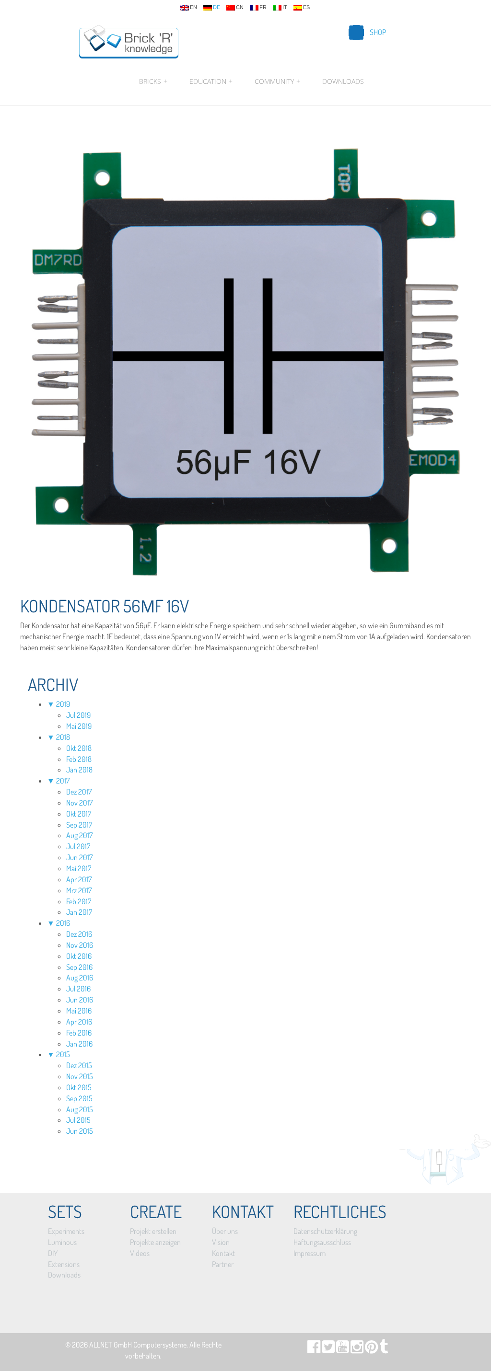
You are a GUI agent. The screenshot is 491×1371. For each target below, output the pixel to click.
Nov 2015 (79, 1076)
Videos (140, 1253)
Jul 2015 (78, 1120)
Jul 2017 (78, 846)
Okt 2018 (79, 748)
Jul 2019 (78, 715)
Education (211, 81)
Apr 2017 (79, 879)
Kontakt (223, 1253)
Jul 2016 (78, 988)
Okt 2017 (78, 813)
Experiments (66, 1231)
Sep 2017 (79, 825)
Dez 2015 (79, 1065)
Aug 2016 (79, 977)
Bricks (153, 81)
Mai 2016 (79, 1010)
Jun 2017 (79, 857)
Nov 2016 (79, 945)
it (284, 7)
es (306, 7)
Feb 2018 (79, 759)
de (216, 7)
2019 (63, 704)
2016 (63, 923)
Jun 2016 (79, 999)
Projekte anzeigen (155, 1242)
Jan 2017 (79, 912)
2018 (63, 737)
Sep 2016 (79, 967)
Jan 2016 (79, 1043)
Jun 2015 (79, 1131)
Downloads (343, 81)
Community (277, 81)
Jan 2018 (79, 769)
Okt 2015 (79, 1087)
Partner (223, 1264)
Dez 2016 (79, 934)
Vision (221, 1242)
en (193, 7)
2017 (63, 780)
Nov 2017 (79, 802)
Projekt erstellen (153, 1231)
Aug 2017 (79, 835)
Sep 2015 (79, 1098)
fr (263, 7)
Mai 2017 (78, 868)
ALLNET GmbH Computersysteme (138, 1344)
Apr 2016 (79, 1021)
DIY (53, 1253)
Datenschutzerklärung (325, 1231)
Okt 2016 (79, 956)
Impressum (309, 1253)
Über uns (225, 1231)
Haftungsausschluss (322, 1242)
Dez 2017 (79, 791)
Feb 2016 (79, 1032)
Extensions (64, 1264)
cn (240, 7)
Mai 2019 (79, 726)
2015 (63, 1054)
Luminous (62, 1242)
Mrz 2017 (79, 890)
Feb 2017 (78, 901)
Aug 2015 (79, 1109)
